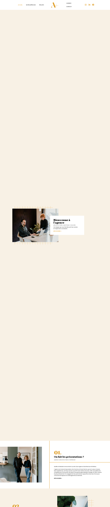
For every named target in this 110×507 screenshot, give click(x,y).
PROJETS (41, 5)
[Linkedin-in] (89, 5)
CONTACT (69, 6)
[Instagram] (86, 5)
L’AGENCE (68, 3)
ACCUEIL (20, 5)
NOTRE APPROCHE (31, 5)
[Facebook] (93, 5)
